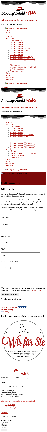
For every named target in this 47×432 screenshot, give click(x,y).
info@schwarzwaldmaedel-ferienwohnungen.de (18, 401)
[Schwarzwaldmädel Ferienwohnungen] (19, 16)
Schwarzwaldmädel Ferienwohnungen (19, 20)
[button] (23, 309)
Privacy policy (37, 290)
